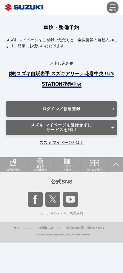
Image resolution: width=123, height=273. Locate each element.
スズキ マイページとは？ (62, 142)
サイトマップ (23, 227)
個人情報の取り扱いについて (85, 227)
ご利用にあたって (49, 227)
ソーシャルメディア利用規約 (61, 213)
